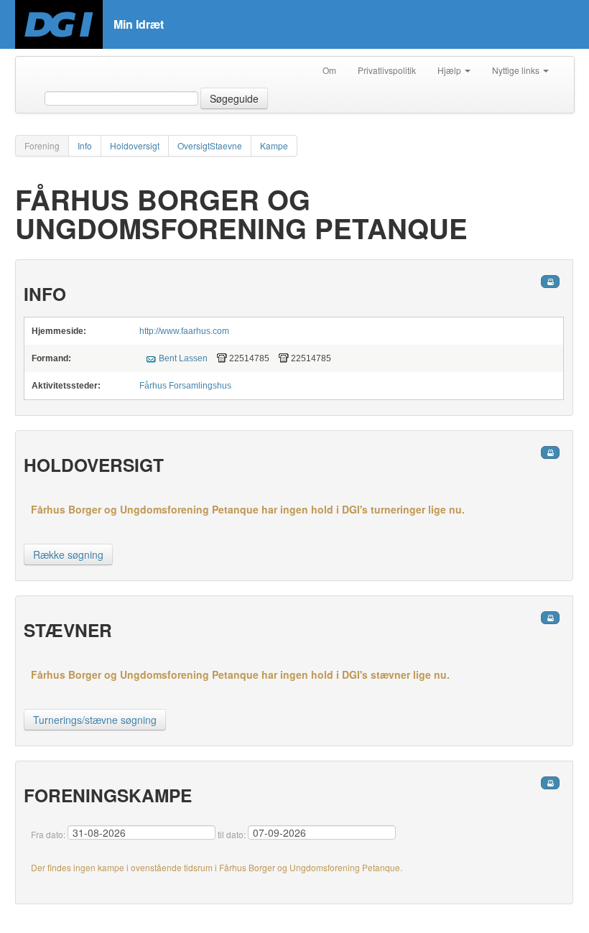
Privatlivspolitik (387, 70)
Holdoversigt (134, 145)
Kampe (274, 145)
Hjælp (450, 70)
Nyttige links (517, 70)
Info (85, 145)
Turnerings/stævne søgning (95, 719)
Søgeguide (234, 98)
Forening (42, 145)
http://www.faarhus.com (184, 331)
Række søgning (68, 554)
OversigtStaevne (209, 145)
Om (329, 70)
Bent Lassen (183, 358)
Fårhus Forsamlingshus (185, 386)
